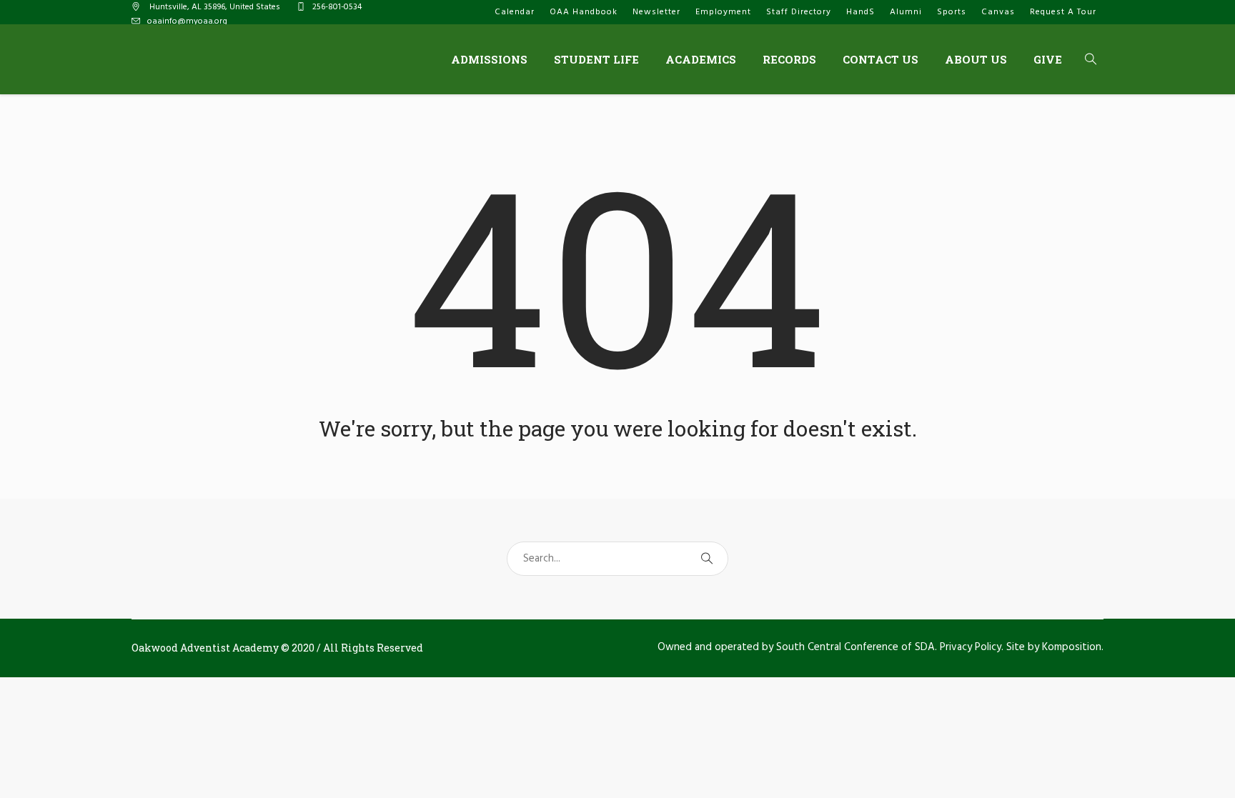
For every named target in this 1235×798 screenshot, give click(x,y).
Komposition (1071, 647)
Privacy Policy (970, 647)
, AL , (214, 7)
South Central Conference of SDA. (856, 647)
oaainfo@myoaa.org (187, 21)
